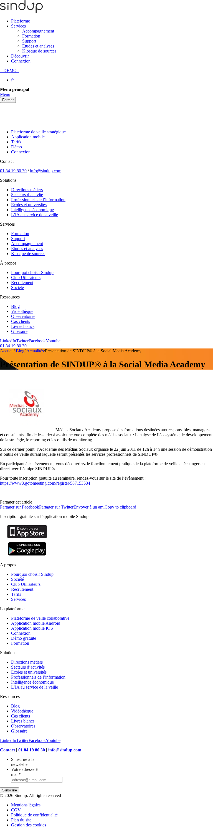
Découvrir (20, 56)
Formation (31, 36)
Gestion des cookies (28, 825)
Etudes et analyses (38, 46)
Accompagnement (38, 31)
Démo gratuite (23, 638)
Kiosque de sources (39, 51)
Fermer (8, 100)
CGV (16, 810)
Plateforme (20, 21)
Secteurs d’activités (28, 667)
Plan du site (21, 820)
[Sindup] (21, 11)
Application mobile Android (35, 623)
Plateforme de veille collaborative (40, 618)
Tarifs (16, 142)
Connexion (21, 61)
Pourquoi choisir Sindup (32, 272)
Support (29, 41)
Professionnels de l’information (38, 199)
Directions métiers (27, 189)
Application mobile (28, 136)
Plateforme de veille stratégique (38, 131)
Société (17, 287)
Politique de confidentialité (34, 815)
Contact (7, 750)
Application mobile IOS (32, 628)
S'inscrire (9, 790)
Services (18, 26)
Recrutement (22, 282)
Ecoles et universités (29, 204)
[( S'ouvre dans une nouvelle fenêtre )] (27, 538)
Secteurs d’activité (27, 194)
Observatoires (23, 316)
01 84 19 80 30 (13, 170)
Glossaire (19, 331)
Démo (16, 147)
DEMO (9, 70)
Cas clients (20, 321)
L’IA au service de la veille (34, 214)
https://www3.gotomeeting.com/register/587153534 (45, 483)
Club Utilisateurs (25, 277)
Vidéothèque (22, 311)
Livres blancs (22, 326)
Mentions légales (25, 805)
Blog (15, 306)
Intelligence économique (32, 209)
